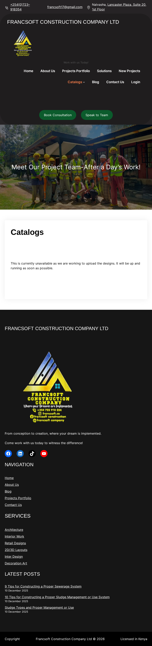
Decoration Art (16, 563)
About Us (12, 485)
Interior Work (14, 536)
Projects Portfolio (18, 498)
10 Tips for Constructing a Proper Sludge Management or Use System (57, 597)
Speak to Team (97, 115)
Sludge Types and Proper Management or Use (39, 607)
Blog (8, 491)
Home (9, 478)
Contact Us (13, 505)
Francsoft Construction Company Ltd (63, 22)
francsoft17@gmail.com (65, 7)
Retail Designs (15, 543)
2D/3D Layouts (16, 550)
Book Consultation (58, 115)
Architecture (14, 530)
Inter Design (14, 556)
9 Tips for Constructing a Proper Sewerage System (43, 586)
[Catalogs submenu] (84, 82)
